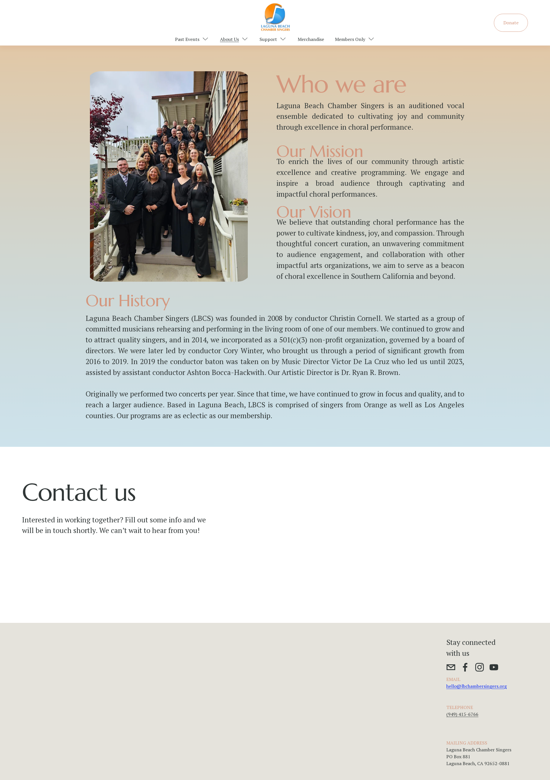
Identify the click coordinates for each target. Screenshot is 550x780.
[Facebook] (465, 667)
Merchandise (311, 39)
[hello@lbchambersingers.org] (450, 667)
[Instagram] (479, 667)
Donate (510, 22)
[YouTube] (493, 667)
